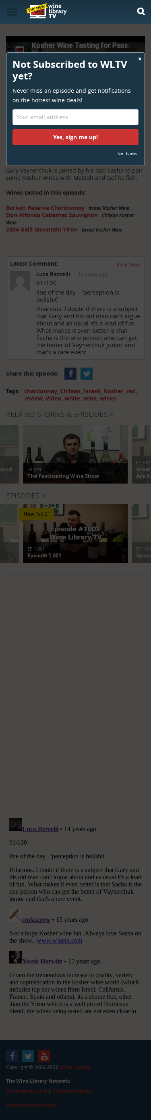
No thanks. (128, 154)
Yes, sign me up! (75, 137)
